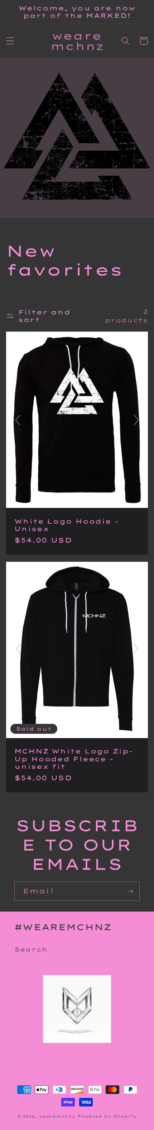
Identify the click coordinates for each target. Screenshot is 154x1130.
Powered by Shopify (107, 1116)
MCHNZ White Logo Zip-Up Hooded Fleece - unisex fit (73, 758)
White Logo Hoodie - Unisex (66, 525)
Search (31, 949)
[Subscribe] (130, 891)
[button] (10, 41)
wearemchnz (57, 1116)
